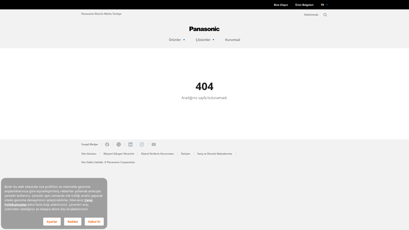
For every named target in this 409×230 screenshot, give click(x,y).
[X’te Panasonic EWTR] (119, 144)
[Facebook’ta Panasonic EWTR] (107, 144)
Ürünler (175, 40)
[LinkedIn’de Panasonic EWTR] (130, 144)
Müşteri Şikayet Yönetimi (119, 153)
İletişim (185, 153)
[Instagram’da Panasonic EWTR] (142, 144)
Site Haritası (88, 153)
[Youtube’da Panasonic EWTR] (153, 144)
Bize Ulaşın (281, 4)
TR (322, 4)
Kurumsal (232, 40)
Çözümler (203, 40)
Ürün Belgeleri (304, 4)
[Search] (325, 14)
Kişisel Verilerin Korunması (157, 153)
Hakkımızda (311, 14)
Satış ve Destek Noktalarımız (214, 153)
